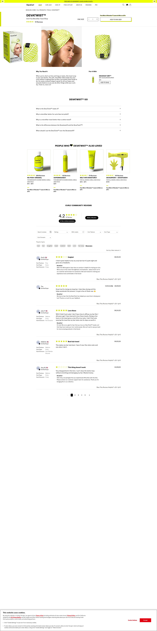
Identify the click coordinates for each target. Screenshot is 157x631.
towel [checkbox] (56, 246)
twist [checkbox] (69, 246)
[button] (67, 395)
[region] (78, 620)
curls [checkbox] (74, 246)
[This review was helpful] (115, 279)
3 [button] (78, 395)
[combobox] (61, 232)
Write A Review (91, 218)
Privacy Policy (71, 615)
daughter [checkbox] (49, 246)
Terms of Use (39, 615)
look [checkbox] (38, 246)
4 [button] (81, 395)
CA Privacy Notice (16, 617)
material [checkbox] (62, 246)
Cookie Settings (132, 620)
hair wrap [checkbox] (81, 246)
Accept (145, 620)
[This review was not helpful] (118, 279)
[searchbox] (42, 231)
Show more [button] (89, 246)
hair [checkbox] (43, 246)
